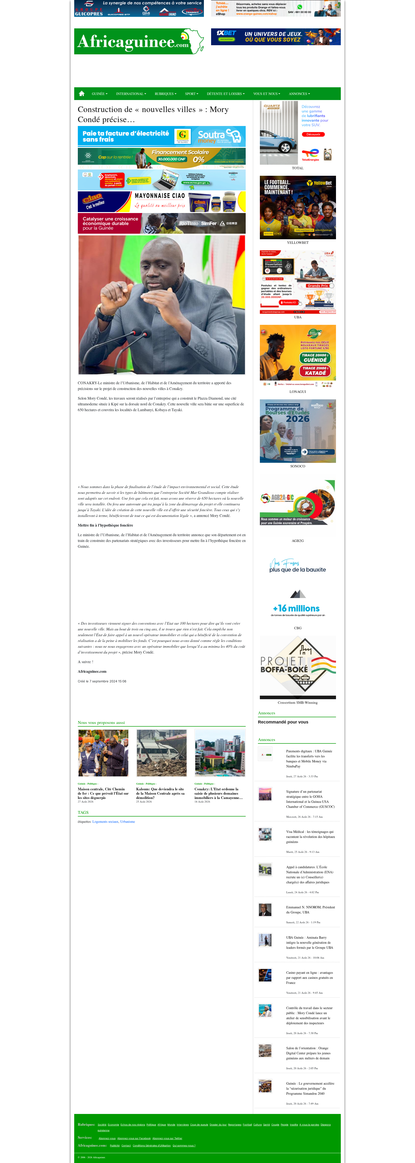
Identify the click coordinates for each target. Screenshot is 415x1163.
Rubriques (164, 93)
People (284, 1124)
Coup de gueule (199, 1124)
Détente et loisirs (224, 93)
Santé (266, 1124)
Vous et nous (265, 93)
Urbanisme (127, 821)
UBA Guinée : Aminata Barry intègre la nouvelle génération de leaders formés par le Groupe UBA (309, 942)
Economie (113, 1124)
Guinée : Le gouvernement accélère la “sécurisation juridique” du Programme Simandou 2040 (310, 1088)
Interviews (183, 1124)
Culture (257, 1124)
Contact (126, 1145)
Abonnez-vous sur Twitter (167, 1138)
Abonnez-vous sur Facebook (134, 1138)
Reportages (234, 1124)
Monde (171, 1124)
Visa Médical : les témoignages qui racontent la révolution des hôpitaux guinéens (310, 836)
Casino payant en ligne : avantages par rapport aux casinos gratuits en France (309, 977)
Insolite (294, 1124)
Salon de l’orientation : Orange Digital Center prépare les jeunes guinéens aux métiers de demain (308, 1053)
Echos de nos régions (133, 1124)
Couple (275, 1124)
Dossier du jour (218, 1124)
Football (247, 1124)
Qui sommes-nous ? (184, 1145)
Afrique (162, 1124)
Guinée (98, 93)
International (130, 93)
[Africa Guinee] (139, 41)
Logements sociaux (105, 821)
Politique (151, 1124)
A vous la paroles (309, 1124)
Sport (190, 93)
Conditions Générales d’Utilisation (152, 1145)
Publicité (115, 1145)
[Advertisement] (207, 72)
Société (102, 1124)
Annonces (298, 93)
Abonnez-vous (107, 1138)
